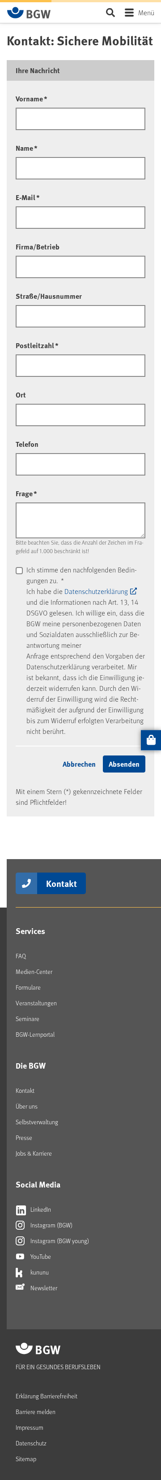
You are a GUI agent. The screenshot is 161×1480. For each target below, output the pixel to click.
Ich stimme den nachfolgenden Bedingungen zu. (81, 575)
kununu (39, 1272)
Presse (24, 1137)
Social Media (38, 1184)
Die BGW (31, 1065)
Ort (21, 394)
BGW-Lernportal (35, 1034)
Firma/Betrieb (37, 246)
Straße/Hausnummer (49, 296)
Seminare (27, 1018)
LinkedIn (40, 1209)
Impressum (29, 1427)
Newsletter (43, 1288)
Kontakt (61, 883)
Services (30, 931)
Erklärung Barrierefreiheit (46, 1396)
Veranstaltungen (36, 1003)
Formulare (28, 987)
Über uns (27, 1106)
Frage (26, 493)
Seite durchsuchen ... (110, 12)
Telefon (27, 444)
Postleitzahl (37, 345)
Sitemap (26, 1458)
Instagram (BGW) (50, 1225)
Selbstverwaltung (37, 1122)
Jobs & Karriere (34, 1153)
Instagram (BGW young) (59, 1240)
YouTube (40, 1256)
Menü (146, 12)
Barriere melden (35, 1411)
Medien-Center (34, 971)
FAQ (21, 956)
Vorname (31, 98)
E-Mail (28, 197)
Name (27, 148)
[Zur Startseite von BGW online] (29, 12)
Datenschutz (31, 1443)
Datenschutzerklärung (96, 591)
